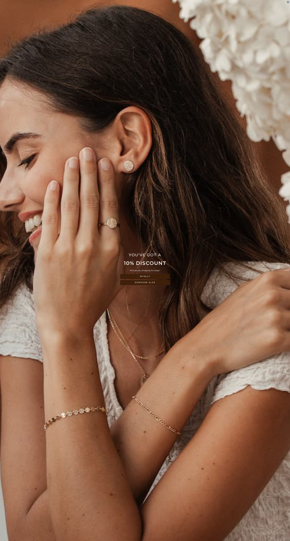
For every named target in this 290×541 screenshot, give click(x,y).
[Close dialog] (288, 2)
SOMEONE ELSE (145, 282)
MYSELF (145, 276)
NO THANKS (145, 287)
